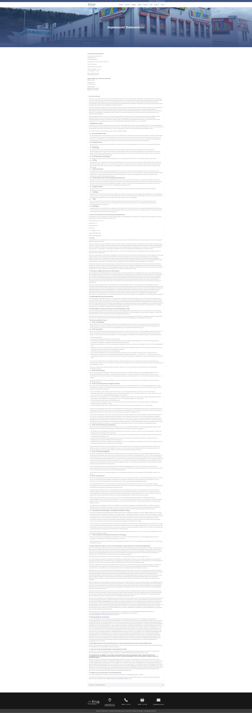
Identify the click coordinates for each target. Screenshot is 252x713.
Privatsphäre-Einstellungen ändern (116, 711)
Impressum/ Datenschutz (102, 711)
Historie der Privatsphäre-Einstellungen (134, 711)
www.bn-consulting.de (94, 89)
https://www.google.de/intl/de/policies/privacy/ (141, 611)
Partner (163, 4)
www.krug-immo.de (97, 235)
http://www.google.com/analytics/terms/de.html (102, 613)
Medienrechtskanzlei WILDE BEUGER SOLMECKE (117, 678)
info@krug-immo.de (96, 233)
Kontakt (156, 4)
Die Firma (127, 4)
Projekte (140, 4)
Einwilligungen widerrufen (150, 711)
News (151, 4)
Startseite (121, 4)
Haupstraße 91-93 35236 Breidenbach (109, 705)
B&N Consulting (90, 80)
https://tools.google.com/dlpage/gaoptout (102, 601)
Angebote (133, 4)
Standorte (145, 4)
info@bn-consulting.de (94, 88)
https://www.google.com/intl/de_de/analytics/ (101, 614)
